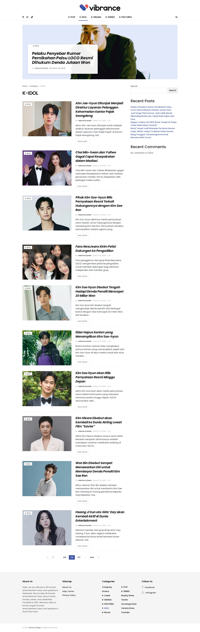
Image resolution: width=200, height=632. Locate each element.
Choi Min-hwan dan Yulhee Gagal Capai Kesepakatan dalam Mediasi (96, 156)
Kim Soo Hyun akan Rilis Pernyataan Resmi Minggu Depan (95, 377)
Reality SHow (127, 595)
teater (124, 599)
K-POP (71, 17)
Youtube (125, 612)
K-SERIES (110, 17)
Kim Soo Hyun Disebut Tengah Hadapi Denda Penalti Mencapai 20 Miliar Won (99, 291)
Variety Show (127, 608)
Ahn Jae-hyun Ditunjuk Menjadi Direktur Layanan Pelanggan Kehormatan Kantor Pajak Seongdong (99, 109)
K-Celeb (106, 595)
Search (134, 86)
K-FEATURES (125, 17)
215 (64, 557)
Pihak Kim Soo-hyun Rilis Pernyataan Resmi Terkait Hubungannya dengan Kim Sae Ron (99, 203)
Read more (82, 141)
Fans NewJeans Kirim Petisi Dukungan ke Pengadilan (96, 248)
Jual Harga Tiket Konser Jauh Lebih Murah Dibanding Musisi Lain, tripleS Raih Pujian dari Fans (152, 116)
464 (92, 557)
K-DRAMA (96, 17)
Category (34, 86)
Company (107, 587)
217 (79, 557)
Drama (105, 591)
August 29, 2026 (58, 68)
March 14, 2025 (99, 121)
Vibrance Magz (35, 627)
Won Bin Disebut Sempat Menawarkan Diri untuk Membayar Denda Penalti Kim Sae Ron (98, 469)
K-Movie (106, 612)
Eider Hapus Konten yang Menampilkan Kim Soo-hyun (97, 334)
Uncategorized (128, 604)
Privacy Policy (69, 595)
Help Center (68, 591)
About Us (66, 587)
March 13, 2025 (99, 386)
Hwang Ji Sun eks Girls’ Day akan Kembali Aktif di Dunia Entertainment (100, 516)
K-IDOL (83, 17)
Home (24, 86)
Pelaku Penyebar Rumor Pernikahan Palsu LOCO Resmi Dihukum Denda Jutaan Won (62, 58)
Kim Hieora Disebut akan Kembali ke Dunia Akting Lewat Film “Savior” (99, 422)
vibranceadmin (41, 68)
